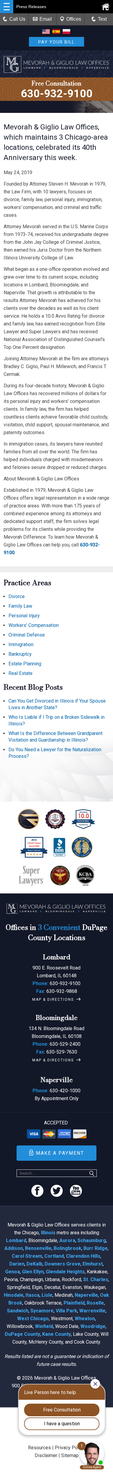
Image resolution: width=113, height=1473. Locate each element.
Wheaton (85, 1318)
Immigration (20, 644)
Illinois (48, 1233)
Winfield (44, 1326)
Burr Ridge (95, 1248)
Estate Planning (24, 664)
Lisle (47, 1295)
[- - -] (6, 6)
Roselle (95, 1303)
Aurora (67, 1240)
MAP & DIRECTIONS (53, 999)
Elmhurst (93, 1264)
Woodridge (92, 1326)
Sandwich (17, 1311)
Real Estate (20, 673)
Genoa (12, 1272)
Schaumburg (91, 1240)
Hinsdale (14, 1295)
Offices (73, 19)
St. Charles (95, 1279)
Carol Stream (27, 1256)
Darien (16, 1264)
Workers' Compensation (33, 625)
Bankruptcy (20, 654)
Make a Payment (60, 1153)
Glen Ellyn (33, 1272)
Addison (14, 1248)
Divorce (16, 596)
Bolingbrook (67, 1248)
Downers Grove (62, 1264)
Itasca (32, 1295)
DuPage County (22, 1334)
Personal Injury (24, 616)
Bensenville (38, 1248)
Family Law (20, 606)
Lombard (16, 1240)
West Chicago (33, 1318)
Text (102, 19)
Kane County (56, 1334)
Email (45, 19)
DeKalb (34, 1264)
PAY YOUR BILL (56, 42)
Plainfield (74, 1303)
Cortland (54, 1256)
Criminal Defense (26, 635)
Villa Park (66, 1311)
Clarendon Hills (83, 1256)
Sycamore (42, 1311)
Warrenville (92, 1311)
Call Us (17, 19)
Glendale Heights (65, 1272)
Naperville (86, 1295)
